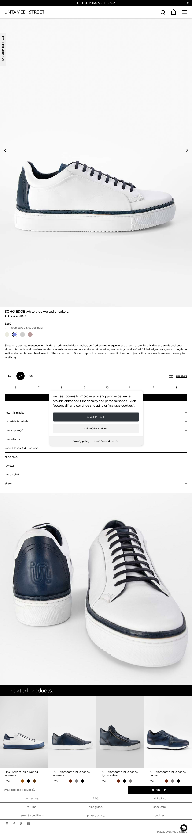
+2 (136, 781)
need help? (12, 474)
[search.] (163, 12)
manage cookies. (96, 428)
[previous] (5, 150)
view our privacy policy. (96, 456)
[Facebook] (14, 824)
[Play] (96, 162)
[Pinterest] (21, 824)
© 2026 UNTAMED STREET (172, 831)
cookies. (160, 815)
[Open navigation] (184, 12)
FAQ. (96, 798)
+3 (40, 781)
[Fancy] (28, 824)
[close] (149, 376)
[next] (186, 150)
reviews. (10, 465)
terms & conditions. (105, 440)
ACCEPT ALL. (96, 417)
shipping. (160, 798)
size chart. (181, 375)
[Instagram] (7, 824)
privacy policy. (81, 440)
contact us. (32, 798)
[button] (183, 827)
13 (175, 387)
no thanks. (96, 452)
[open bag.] (173, 12)
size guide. (96, 807)
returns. (32, 807)
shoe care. (159, 807)
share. (8, 483)
